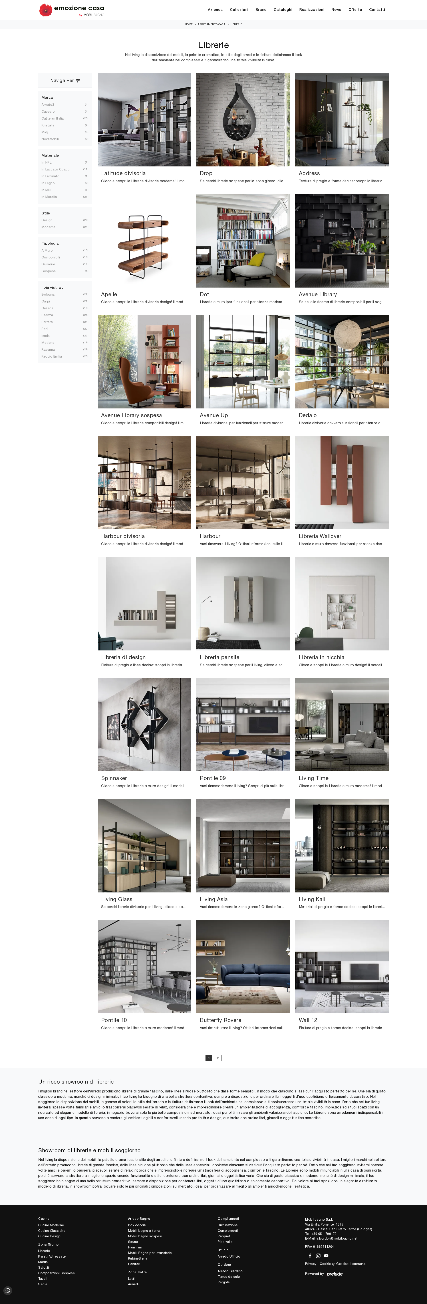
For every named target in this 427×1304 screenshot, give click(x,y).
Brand (261, 10)
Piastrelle (225, 1242)
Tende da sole (229, 1276)
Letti (131, 1278)
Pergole (224, 1282)
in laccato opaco (59, 169)
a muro (51, 250)
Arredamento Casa (211, 24)
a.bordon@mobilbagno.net (337, 1238)
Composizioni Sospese (56, 1273)
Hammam (135, 1247)
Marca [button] (47, 97)
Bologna (52, 294)
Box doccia (137, 1225)
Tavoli (42, 1278)
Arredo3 (51, 104)
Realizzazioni (311, 10)
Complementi (228, 1230)
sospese (52, 271)
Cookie (325, 1264)
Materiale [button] (50, 155)
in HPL (50, 162)
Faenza (51, 315)
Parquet (224, 1236)
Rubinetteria (137, 1258)
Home (189, 24)
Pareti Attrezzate (52, 1256)
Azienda (215, 10)
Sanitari (134, 1264)
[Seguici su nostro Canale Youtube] (324, 1255)
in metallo (53, 197)
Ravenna (52, 349)
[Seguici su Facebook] (309, 1255)
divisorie (52, 264)
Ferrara (51, 322)
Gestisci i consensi (351, 1264)
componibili (54, 257)
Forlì (49, 329)
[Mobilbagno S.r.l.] (71, 10)
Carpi (49, 301)
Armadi (133, 1284)
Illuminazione (228, 1225)
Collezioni (239, 10)
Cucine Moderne (51, 1225)
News (336, 10)
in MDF (50, 190)
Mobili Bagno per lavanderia (150, 1253)
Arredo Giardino (230, 1271)
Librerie (236, 24)
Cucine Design (49, 1236)
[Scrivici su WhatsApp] (7, 1290)
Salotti (43, 1267)
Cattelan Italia (56, 118)
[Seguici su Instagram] (317, 1255)
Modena (51, 342)
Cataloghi (283, 10)
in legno (52, 183)
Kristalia (52, 125)
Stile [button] (46, 213)
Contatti (377, 10)
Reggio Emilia (55, 356)
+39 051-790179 (324, 1234)
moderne (52, 227)
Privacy (310, 1264)
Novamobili (54, 139)
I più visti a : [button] (52, 287)
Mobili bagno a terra (144, 1230)
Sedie (42, 1284)
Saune (133, 1242)
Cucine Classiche (51, 1230)
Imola (49, 336)
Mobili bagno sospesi (145, 1236)
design (50, 220)
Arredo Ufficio (229, 1256)
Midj (48, 132)
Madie (43, 1262)
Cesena (51, 308)
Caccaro (52, 111)
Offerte (355, 10)
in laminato (54, 176)
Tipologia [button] (50, 243)
